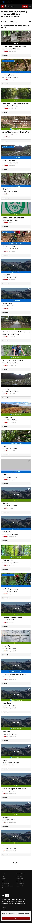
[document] (16, 916)
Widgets (4, 878)
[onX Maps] (5, 897)
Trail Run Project (20, 881)
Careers (3, 910)
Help (3, 876)
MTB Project (19, 876)
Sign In (25, 6)
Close (16, 918)
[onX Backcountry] (6, 2)
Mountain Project (20, 873)
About (3, 873)
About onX (4, 907)
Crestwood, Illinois (9, 22)
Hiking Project (19, 878)
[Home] (8, 6)
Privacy (23, 920)
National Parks (19, 886)
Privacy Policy (15, 914)
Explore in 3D (5, 55)
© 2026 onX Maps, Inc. (12, 920)
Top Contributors (6, 883)
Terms (19, 920)
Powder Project (20, 883)
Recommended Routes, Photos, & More (15, 26)
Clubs (3, 881)
